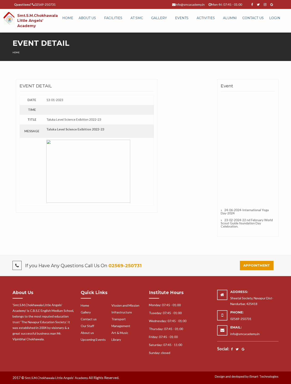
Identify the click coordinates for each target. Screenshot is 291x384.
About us (87, 333)
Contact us (89, 319)
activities (206, 18)
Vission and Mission (125, 305)
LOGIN (274, 18)
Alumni (230, 18)
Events (181, 18)
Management (120, 326)
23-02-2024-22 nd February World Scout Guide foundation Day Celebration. (247, 222)
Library (116, 339)
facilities (113, 18)
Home (67, 18)
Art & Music (119, 333)
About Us (87, 18)
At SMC (136, 18)
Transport (118, 319)
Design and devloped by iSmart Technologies (246, 376)
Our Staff (87, 326)
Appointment (256, 265)
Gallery (159, 18)
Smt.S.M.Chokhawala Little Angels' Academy (56, 378)
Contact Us (253, 18)
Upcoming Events (93, 339)
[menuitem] (68, 18)
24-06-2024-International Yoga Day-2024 (245, 210)
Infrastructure (121, 312)
